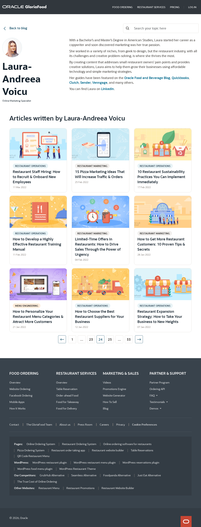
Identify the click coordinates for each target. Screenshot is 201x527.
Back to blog (18, 28)
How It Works (17, 408)
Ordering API (157, 389)
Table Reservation (66, 389)
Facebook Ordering (20, 395)
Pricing (174, 7)
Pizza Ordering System (31, 450)
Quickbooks (180, 78)
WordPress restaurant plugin (49, 462)
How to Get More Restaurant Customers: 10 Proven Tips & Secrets (161, 244)
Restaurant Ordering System (79, 444)
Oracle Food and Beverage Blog (147, 78)
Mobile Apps (17, 402)
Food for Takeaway (67, 402)
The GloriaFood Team (39, 424)
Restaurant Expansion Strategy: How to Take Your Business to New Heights (159, 316)
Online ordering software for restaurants (127, 444)
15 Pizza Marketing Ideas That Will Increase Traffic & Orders (100, 174)
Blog (105, 408)
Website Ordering (19, 389)
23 (91, 339)
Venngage (99, 82)
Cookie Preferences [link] (144, 424)
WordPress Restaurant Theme (77, 469)
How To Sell (110, 402)
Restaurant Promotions (80, 488)
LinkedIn (107, 89)
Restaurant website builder (108, 450)
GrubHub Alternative (52, 475)
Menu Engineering (26, 305)
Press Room (85, 424)
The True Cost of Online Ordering (37, 481)
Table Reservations (142, 450)
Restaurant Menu (48, 488)
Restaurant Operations (30, 165)
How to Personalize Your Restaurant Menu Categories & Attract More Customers (38, 316)
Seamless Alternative (83, 475)
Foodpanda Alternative (117, 475)
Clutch (74, 82)
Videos (107, 382)
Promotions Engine (114, 389)
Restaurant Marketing (92, 165)
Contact (14, 424)
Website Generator (114, 395)
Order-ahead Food (67, 395)
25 (110, 339)
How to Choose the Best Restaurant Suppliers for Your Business (99, 316)
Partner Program (160, 382)
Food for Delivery (66, 408)
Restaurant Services (151, 7)
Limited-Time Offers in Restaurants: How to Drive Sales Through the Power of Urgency (98, 247)
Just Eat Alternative (149, 475)
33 (129, 339)
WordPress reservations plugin (140, 462)
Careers (104, 424)
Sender (85, 82)
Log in (192, 7)
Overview (14, 382)
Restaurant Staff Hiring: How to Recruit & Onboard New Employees (36, 176)
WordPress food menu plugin (34, 469)
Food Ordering (122, 7)
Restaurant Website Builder (117, 488)
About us (64, 424)
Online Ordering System (40, 444)
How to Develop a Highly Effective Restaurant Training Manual (37, 244)
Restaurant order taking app (68, 450)
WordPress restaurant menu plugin (95, 462)
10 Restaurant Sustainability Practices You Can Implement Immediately (161, 176)
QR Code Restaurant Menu (33, 456)
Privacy (120, 424)
